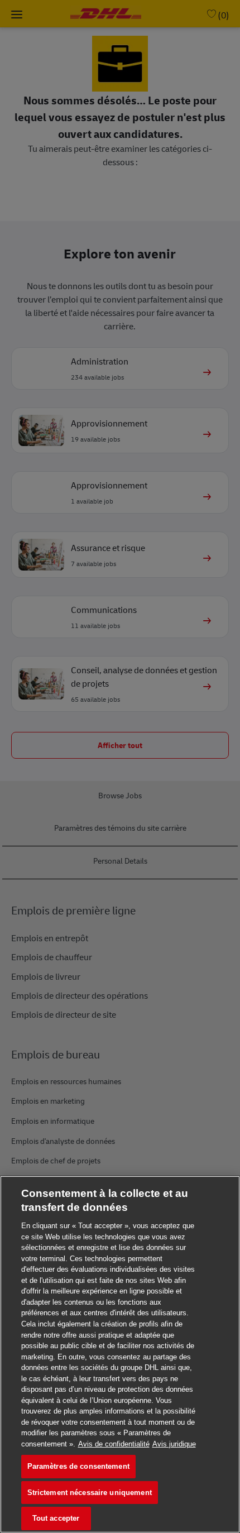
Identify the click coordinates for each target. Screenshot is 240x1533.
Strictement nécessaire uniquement (89, 1492)
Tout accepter (56, 1518)
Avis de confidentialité (114, 1444)
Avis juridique (174, 1444)
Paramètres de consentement (78, 1466)
